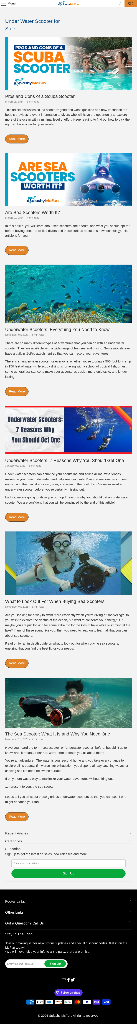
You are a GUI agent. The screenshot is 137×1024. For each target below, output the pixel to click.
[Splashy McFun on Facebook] (68, 979)
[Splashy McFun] (68, 3)
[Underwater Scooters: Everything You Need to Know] (68, 294)
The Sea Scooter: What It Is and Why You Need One (57, 733)
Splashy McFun (60, 1015)
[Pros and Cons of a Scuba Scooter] (68, 63)
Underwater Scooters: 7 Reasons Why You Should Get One (64, 460)
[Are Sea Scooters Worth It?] (68, 179)
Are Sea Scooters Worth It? (32, 212)
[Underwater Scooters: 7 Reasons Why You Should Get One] (68, 430)
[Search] (120, 3)
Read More (17, 139)
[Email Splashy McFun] (64, 979)
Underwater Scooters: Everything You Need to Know (57, 329)
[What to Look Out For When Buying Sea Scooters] (68, 563)
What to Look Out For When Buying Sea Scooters (55, 601)
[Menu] (2, 3)
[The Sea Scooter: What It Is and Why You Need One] (68, 703)
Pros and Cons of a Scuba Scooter (40, 96)
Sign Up (68, 873)
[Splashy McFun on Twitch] (73, 979)
